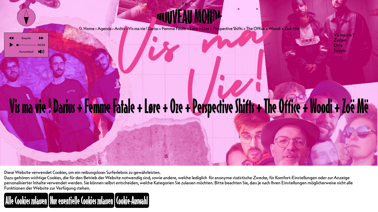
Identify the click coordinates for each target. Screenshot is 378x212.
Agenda (104, 28)
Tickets (340, 50)
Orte (338, 45)
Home (88, 28)
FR (185, 4)
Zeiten (340, 39)
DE (193, 4)
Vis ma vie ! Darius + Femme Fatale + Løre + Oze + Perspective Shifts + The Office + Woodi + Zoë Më (213, 28)
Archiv (119, 28)
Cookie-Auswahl (132, 200)
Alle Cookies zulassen (26, 200)
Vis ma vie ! (344, 34)
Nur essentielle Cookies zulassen (81, 200)
